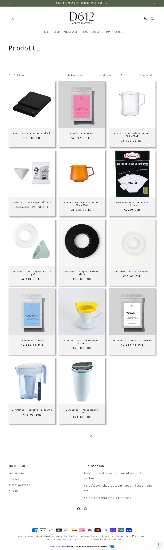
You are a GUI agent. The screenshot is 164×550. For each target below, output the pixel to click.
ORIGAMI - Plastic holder (132, 271)
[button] (12, 18)
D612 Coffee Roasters (40, 536)
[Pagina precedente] (73, 436)
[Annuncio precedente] (9, 3)
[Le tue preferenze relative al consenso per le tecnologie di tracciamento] (158, 544)
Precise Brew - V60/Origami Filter (82, 342)
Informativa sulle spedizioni (106, 540)
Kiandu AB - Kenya (82, 133)
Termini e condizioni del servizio (64, 540)
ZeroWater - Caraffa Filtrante (32, 410)
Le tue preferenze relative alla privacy (91, 547)
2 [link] (91, 435)
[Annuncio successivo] (154, 3)
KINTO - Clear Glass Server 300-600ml (132, 134)
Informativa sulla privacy (130, 536)
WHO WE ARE (16, 473)
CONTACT (13, 479)
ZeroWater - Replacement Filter (82, 411)
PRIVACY (13, 491)
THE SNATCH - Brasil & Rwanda (132, 341)
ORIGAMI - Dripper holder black (82, 273)
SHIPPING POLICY (20, 485)
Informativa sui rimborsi (96, 536)
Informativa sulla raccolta (61, 547)
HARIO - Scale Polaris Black (31, 133)
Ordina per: (75, 75)
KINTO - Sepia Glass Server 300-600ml (82, 203)
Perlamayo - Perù (32, 341)
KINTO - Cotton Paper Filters (32, 202)
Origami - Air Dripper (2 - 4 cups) (32, 273)
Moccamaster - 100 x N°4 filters (132, 203)
